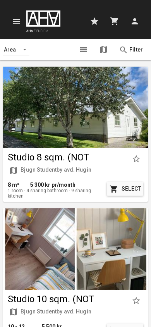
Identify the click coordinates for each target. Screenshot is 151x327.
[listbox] (16, 49)
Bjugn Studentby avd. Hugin (50, 170)
